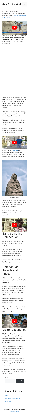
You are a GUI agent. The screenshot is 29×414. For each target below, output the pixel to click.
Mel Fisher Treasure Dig (12, 398)
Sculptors (8, 401)
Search (7, 378)
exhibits (15, 150)
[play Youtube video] (14, 28)
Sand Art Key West (11, 4)
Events (7, 395)
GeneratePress (14, 411)
